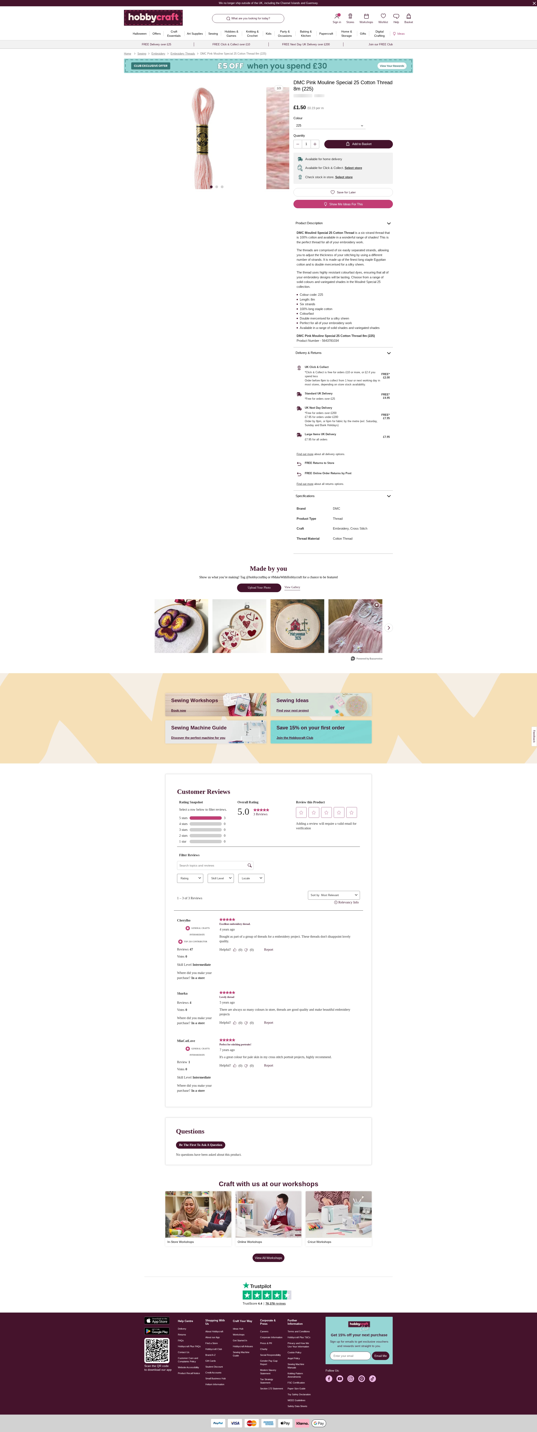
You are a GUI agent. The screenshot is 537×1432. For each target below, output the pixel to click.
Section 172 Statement (271, 1388)
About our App (212, 1337)
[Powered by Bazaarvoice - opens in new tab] (366, 659)
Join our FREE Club (381, 44)
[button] (202, 138)
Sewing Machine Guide (241, 1354)
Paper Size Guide (296, 1388)
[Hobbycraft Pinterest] (361, 1378)
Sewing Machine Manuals (296, 1366)
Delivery (182, 1328)
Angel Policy (294, 1358)
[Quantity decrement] (297, 144)
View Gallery (292, 587)
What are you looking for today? (250, 18)
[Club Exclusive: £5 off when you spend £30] (268, 66)
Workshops (239, 1334)
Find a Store (211, 1343)
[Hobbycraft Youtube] (339, 1378)
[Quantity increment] (315, 144)
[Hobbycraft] (153, 19)
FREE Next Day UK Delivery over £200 (306, 44)
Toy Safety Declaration (299, 1394)
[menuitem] (140, 33)
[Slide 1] (211, 186)
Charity (263, 1349)
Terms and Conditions (299, 1331)
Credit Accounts (213, 1372)
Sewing (141, 53)
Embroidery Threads (183, 53)
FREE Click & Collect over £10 (231, 44)
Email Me (380, 1355)
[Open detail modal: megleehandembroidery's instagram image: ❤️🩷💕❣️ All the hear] (239, 626)
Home (127, 53)
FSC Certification (296, 1382)
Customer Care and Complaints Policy (188, 1360)
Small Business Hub (215, 1378)
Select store (353, 168)
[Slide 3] (222, 186)
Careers (264, 1331)
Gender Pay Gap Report (269, 1362)
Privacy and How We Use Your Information (298, 1345)
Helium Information (214, 1384)
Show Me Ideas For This (346, 204)
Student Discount (214, 1366)
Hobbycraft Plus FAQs (189, 1346)
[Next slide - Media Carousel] (389, 628)
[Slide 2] (216, 186)
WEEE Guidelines (296, 1400)
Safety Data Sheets (297, 1406)
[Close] (534, 3)
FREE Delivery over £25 (156, 44)
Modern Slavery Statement (268, 1372)
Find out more (305, 454)
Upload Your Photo (259, 587)
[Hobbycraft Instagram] (350, 1378)
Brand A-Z (210, 1355)
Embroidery (158, 53)
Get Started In (240, 1340)
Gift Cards (210, 1361)
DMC (336, 508)
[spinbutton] (306, 144)
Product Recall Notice (189, 1373)
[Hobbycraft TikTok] (372, 1378)
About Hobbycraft (214, 1331)
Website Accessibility (188, 1367)
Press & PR (266, 1343)
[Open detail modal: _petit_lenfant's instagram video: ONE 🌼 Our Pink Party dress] (355, 626)
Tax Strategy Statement (266, 1381)
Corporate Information (271, 1337)
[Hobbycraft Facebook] (329, 1378)
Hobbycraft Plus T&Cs (299, 1337)
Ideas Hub (238, 1328)
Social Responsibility (270, 1355)
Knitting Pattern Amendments (295, 1375)
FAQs (181, 1340)
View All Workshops (268, 1258)
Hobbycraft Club (213, 1349)
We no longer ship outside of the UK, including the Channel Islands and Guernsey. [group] (268, 3)
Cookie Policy (294, 1352)
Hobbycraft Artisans (243, 1346)
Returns (182, 1334)
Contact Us (183, 1352)
